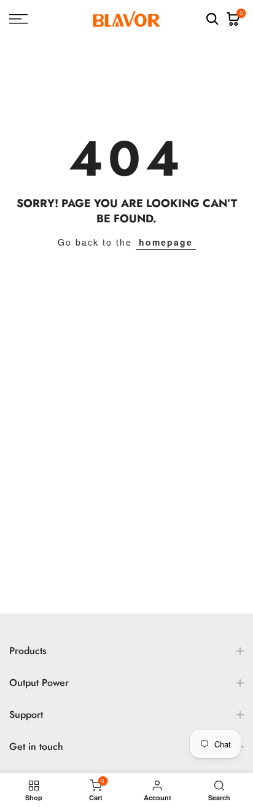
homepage (166, 242)
